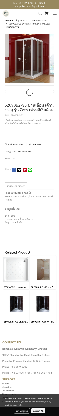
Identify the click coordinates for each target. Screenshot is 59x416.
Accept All (38, 410)
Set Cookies (22, 410)
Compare (36, 144)
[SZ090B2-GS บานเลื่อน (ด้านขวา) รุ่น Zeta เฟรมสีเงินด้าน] (29, 59)
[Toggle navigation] (54, 13)
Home (5, 383)
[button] (39, 13)
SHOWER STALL (26, 151)
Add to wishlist (15, 144)
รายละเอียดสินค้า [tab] (15, 186)
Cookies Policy (16, 404)
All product (8, 390)
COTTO (16, 158)
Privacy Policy (44, 401)
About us (7, 387)
